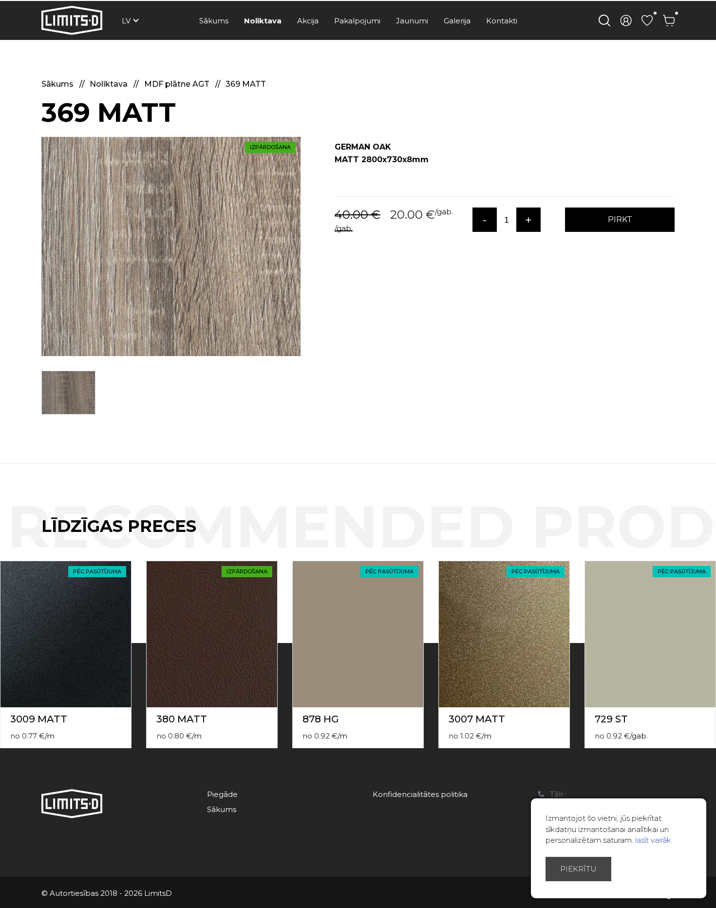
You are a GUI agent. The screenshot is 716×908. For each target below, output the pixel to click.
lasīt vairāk (653, 840)
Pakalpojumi (357, 20)
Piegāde (222, 794)
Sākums (213, 20)
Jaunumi (412, 20)
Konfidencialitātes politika (420, 794)
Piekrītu (578, 868)
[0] (647, 20)
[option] (171, 246)
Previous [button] (691, 536)
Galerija (457, 20)
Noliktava (263, 20)
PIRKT (620, 219)
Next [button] (710, 536)
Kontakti (501, 20)
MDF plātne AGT (177, 84)
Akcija (308, 20)
